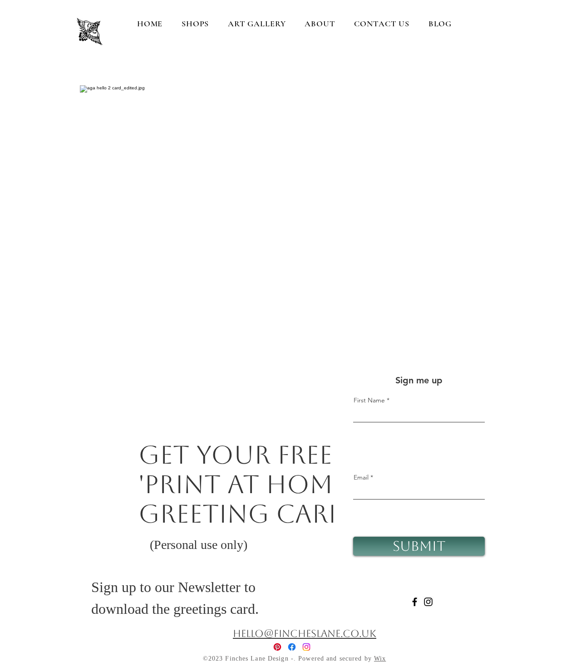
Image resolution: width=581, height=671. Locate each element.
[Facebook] (414, 601)
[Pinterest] (277, 647)
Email (361, 477)
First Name (369, 400)
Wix (380, 658)
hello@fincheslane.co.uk (304, 633)
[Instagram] (428, 601)
